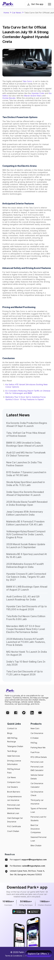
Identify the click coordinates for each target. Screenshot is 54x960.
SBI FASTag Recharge (12, 740)
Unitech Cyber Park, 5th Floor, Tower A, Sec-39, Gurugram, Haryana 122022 (27, 873)
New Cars (35, 728)
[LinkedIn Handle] (32, 713)
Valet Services (13, 756)
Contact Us (12, 728)
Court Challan (13, 831)
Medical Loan (13, 813)
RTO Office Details (39, 757)
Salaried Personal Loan (38, 839)
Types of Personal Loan (39, 810)
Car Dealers (12, 787)
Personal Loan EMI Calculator (37, 768)
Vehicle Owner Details (37, 777)
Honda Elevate (8, 98)
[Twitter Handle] (24, 713)
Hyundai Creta (38, 93)
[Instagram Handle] (7, 713)
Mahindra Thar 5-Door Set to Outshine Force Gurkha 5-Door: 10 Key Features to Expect (25, 398)
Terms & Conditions (13, 956)
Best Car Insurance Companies (36, 829)
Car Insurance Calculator (37, 785)
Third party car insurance (37, 802)
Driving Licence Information (14, 762)
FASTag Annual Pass (13, 771)
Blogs (9, 733)
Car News (16, 12)
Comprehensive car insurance (14, 798)
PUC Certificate (14, 826)
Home (6, 12)
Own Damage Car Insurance (15, 820)
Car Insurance (37, 733)
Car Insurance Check (37, 793)
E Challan (35, 738)
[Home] (8, 4)
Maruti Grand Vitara (33, 96)
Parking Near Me (38, 747)
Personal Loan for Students (38, 819)
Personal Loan (37, 762)
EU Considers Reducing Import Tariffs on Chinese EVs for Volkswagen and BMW (27, 392)
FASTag (34, 743)
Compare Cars (13, 782)
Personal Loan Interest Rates (13, 807)
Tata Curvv (27, 81)
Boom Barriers (13, 792)
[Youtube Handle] (40, 713)
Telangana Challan (15, 746)
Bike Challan (36, 845)
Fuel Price (35, 752)
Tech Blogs (12, 751)
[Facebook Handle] (16, 713)
